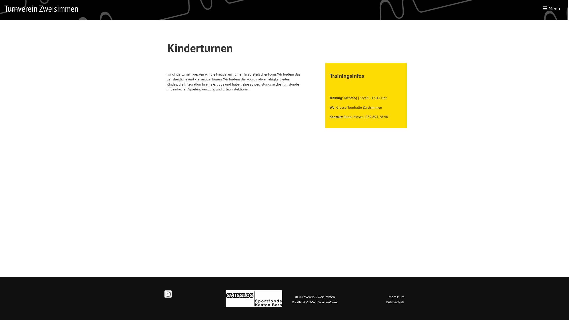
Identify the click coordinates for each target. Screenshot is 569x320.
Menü (553, 8)
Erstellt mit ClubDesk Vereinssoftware (315, 302)
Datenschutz (395, 302)
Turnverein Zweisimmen (41, 8)
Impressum (396, 297)
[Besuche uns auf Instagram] (168, 295)
